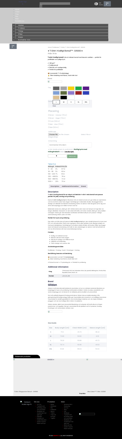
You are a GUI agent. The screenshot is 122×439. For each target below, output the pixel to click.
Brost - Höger (57, 118)
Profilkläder (53, 409)
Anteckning (52, 141)
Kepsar (52, 404)
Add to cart (72, 156)
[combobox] (55, 3)
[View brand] (55, 82)
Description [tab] (55, 186)
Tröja (17, 14)
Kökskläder (53, 406)
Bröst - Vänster (58, 115)
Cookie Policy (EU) (41, 420)
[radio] (56, 88)
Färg (49, 87)
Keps (17, 19)
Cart (65, 411)
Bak (54, 127)
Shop (65, 409)
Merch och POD (68, 425)
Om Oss (39, 404)
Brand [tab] (83, 186)
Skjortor (53, 411)
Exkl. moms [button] (101, 4)
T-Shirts (53, 413)
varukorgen (69, 152)
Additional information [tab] (70, 186)
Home (17, 9)
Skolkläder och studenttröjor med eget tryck (41, 413)
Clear (54, 106)
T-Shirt (17, 12)
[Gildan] (55, 312)
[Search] (41, 6)
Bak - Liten (56, 124)
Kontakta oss (19, 21)
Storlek (50, 101)
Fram (54, 121)
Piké (52, 408)
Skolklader (66, 413)
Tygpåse (53, 418)
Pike (16, 16)
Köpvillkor (39, 416)
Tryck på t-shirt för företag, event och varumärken (41, 408)
